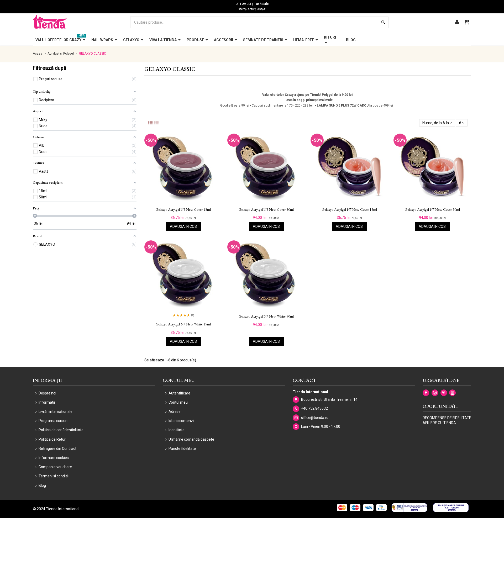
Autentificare (179, 393)
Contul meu (178, 402)
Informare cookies (54, 458)
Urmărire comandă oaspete (191, 439)
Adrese (175, 411)
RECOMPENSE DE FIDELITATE (447, 418)
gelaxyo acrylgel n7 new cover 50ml (432, 209)
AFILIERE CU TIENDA (439, 423)
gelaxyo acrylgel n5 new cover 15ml (183, 209)
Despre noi (47, 393)
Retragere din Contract (57, 448)
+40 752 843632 (314, 408)
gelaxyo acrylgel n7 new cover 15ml (349, 209)
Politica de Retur (52, 439)
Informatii (47, 402)
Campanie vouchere (55, 467)
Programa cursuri (53, 421)
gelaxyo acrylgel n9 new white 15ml (183, 324)
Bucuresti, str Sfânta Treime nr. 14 (329, 399)
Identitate (177, 430)
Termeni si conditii (54, 476)
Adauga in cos (183, 226)
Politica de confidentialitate (61, 430)
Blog (42, 485)
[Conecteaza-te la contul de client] (457, 22)
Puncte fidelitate (182, 448)
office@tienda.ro (314, 417)
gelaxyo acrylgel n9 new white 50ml (266, 316)
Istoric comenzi (181, 421)
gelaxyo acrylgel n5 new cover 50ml (266, 209)
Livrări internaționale (55, 411)
